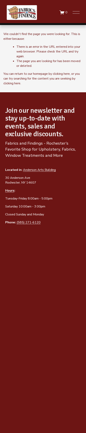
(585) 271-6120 (29, 222)
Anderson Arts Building (39, 170)
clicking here (61, 74)
